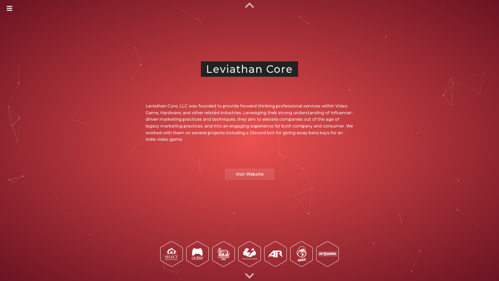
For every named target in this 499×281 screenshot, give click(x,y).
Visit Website (250, 174)
